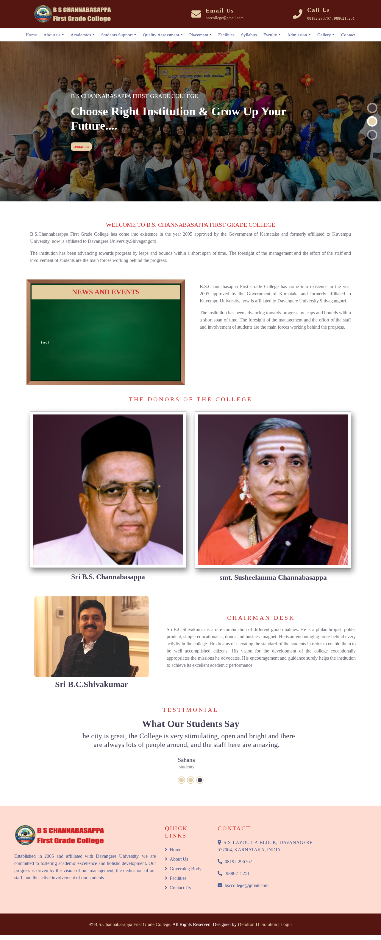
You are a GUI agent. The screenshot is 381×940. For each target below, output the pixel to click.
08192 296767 (238, 854)
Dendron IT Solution (257, 917)
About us (51, 34)
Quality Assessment (161, 34)
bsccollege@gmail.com (246, 878)
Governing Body (186, 861)
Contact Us (180, 880)
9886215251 (237, 866)
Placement (198, 34)
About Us (179, 852)
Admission (297, 34)
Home (31, 34)
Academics (81, 34)
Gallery (324, 34)
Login (286, 917)
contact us (81, 136)
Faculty (270, 34)
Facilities (226, 34)
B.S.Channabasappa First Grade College (132, 917)
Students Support (117, 34)
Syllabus (249, 34)
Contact (348, 34)
